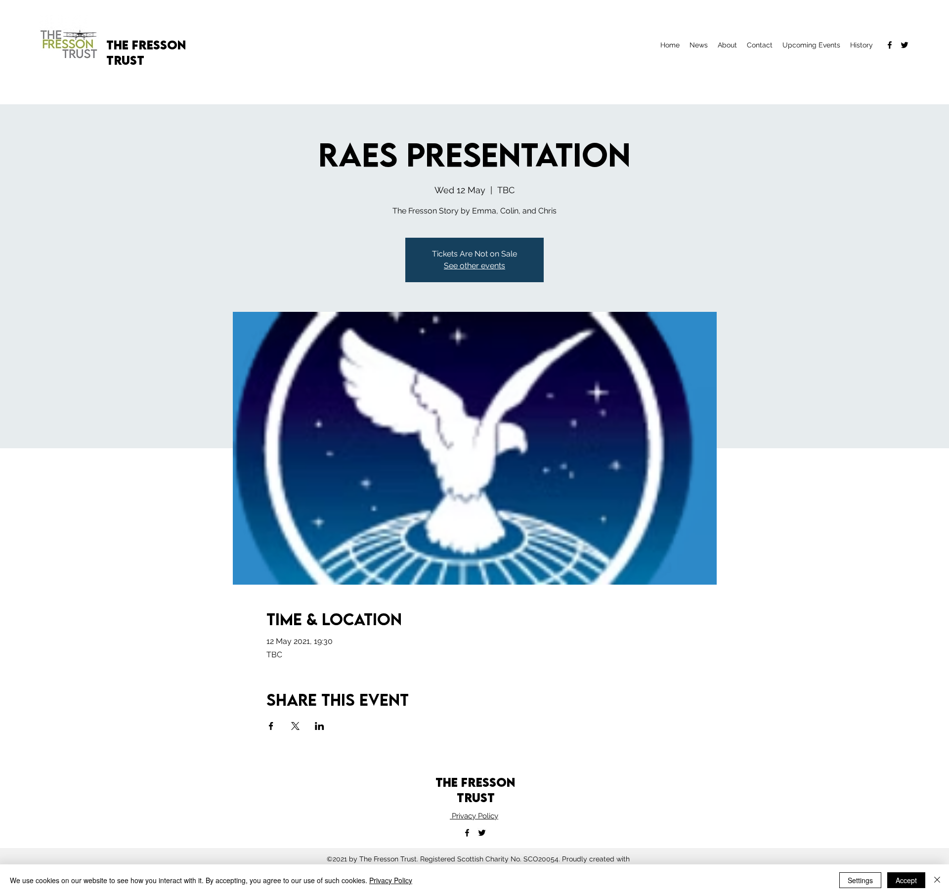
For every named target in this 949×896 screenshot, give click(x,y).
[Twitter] (904, 45)
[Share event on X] (295, 726)
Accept (906, 880)
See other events (474, 265)
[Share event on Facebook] (271, 726)
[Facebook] (890, 45)
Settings (860, 880)
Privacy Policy (474, 815)
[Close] (937, 880)
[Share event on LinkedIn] (319, 726)
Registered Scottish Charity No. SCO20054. (491, 859)
